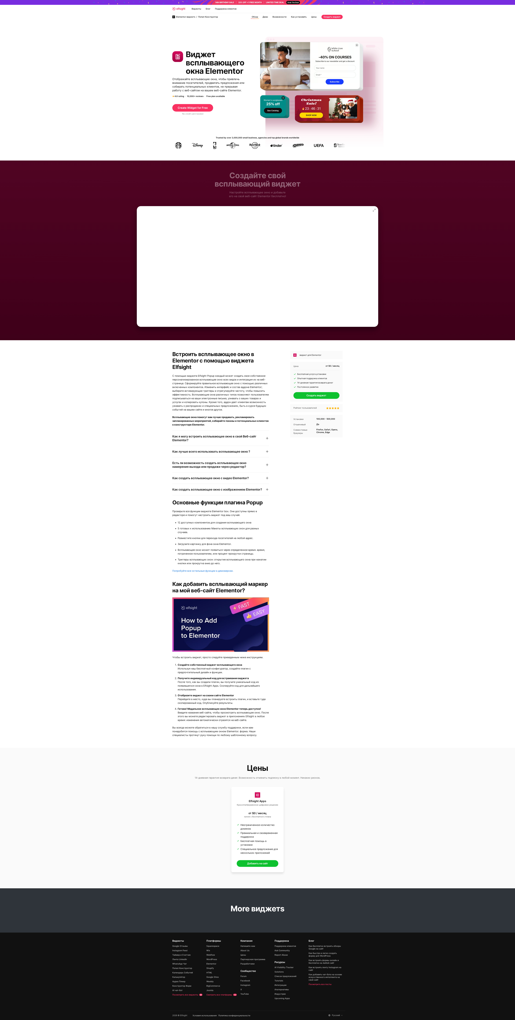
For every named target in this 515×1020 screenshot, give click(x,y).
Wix (208, 950)
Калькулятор (178, 977)
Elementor (211, 963)
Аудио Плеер (178, 981)
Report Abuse (281, 955)
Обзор (255, 17)
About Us (244, 950)
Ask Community (282, 950)
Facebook (245, 980)
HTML (209, 972)
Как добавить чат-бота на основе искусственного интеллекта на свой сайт (325, 977)
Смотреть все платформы (221, 994)
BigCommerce (213, 986)
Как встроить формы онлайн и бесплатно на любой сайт (324, 961)
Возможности (279, 17)
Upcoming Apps (282, 998)
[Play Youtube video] (220, 624)
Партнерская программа (252, 959)
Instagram (245, 985)
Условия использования (205, 1016)
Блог (208, 9)
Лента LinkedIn (179, 959)
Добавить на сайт (257, 863)
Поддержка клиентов (225, 9)
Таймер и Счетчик (181, 955)
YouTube (244, 994)
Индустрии (280, 994)
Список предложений (285, 976)
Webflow (210, 955)
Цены (314, 17)
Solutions (279, 972)
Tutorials (279, 980)
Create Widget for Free (193, 107)
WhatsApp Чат (179, 963)
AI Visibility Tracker (284, 967)
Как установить (299, 17)
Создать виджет (332, 17)
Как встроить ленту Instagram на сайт (325, 968)
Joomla (209, 990)
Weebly (210, 981)
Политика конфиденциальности (234, 1016)
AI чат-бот (177, 990)
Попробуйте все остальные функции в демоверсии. (202, 570)
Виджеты (196, 9)
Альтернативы (282, 989)
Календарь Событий (182, 972)
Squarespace (212, 946)
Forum (243, 976)
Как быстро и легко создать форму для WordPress (323, 954)
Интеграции (280, 985)
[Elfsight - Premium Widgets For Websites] (178, 9)
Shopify (210, 968)
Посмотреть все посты (320, 984)
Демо (265, 17)
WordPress (211, 959)
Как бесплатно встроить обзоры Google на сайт (325, 947)
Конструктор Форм (181, 986)
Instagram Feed (179, 950)
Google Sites (212, 977)
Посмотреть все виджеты (187, 994)
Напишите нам (247, 946)
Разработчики (247, 963)
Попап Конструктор (182, 968)
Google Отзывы (180, 946)
